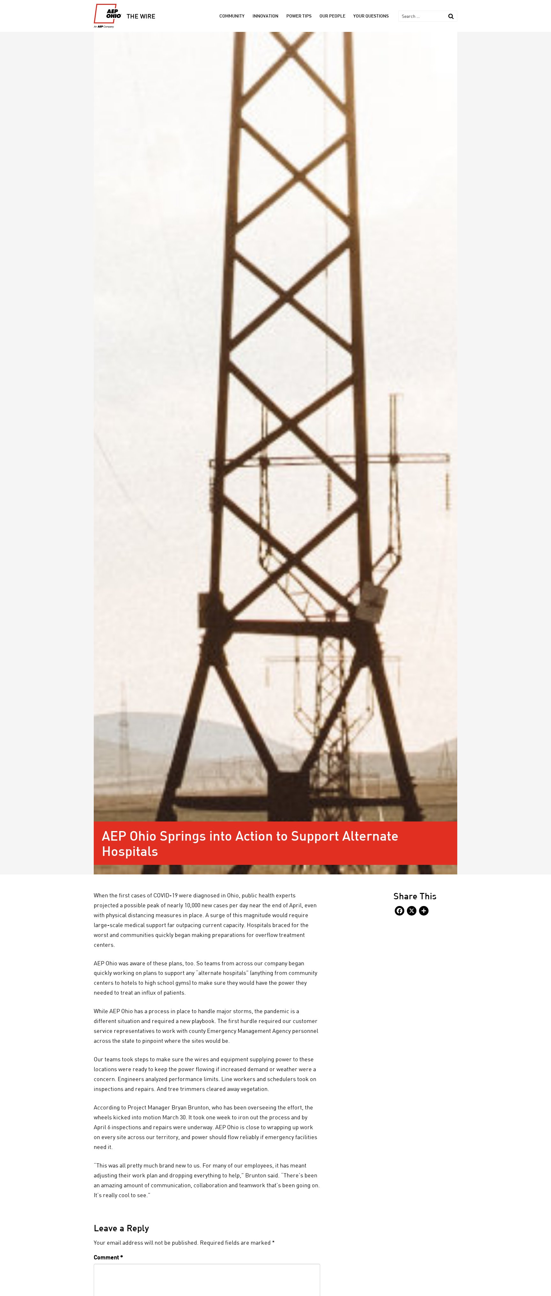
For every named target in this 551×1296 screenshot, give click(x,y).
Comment (108, 1257)
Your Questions (371, 15)
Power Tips (299, 15)
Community (232, 15)
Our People (332, 15)
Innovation (265, 15)
